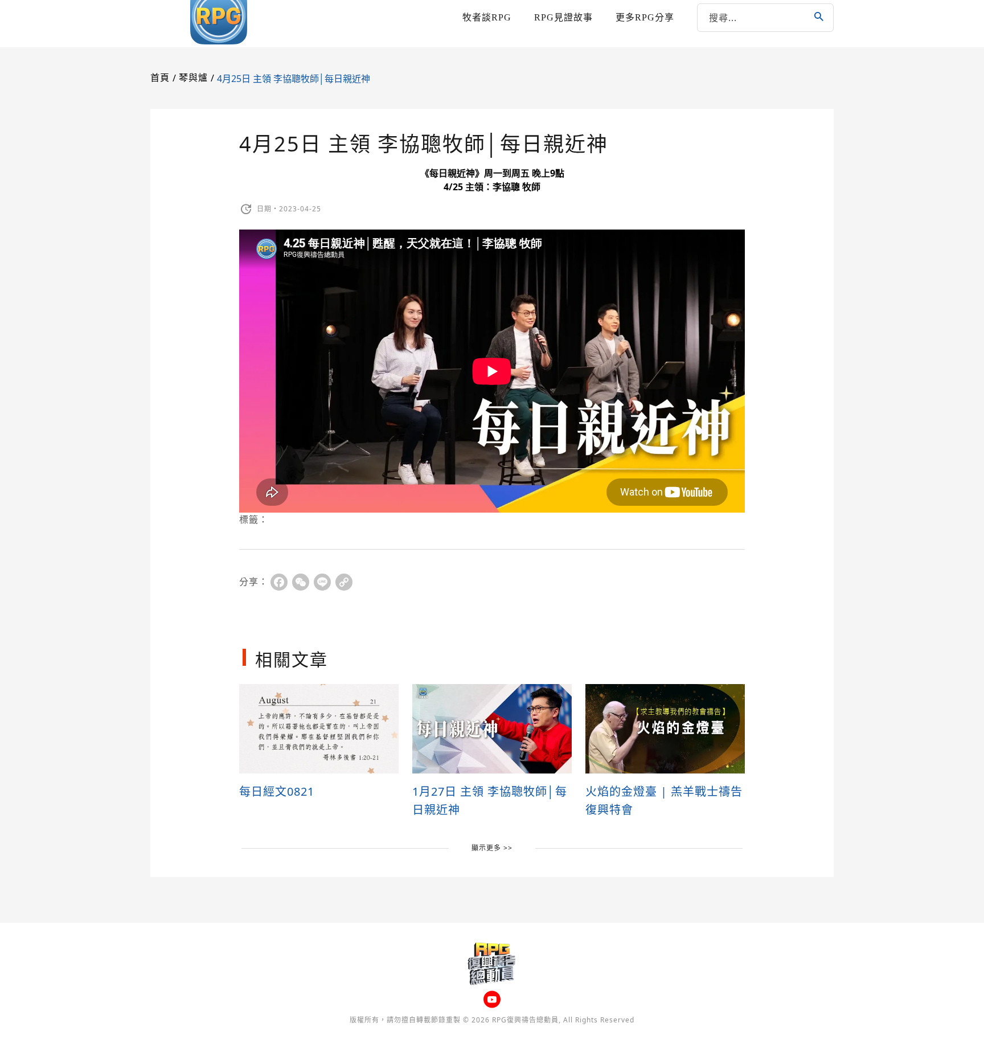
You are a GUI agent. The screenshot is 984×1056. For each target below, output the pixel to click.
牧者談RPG (486, 17)
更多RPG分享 (645, 17)
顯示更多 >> (492, 848)
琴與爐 (193, 78)
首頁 (160, 78)
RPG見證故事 (563, 17)
